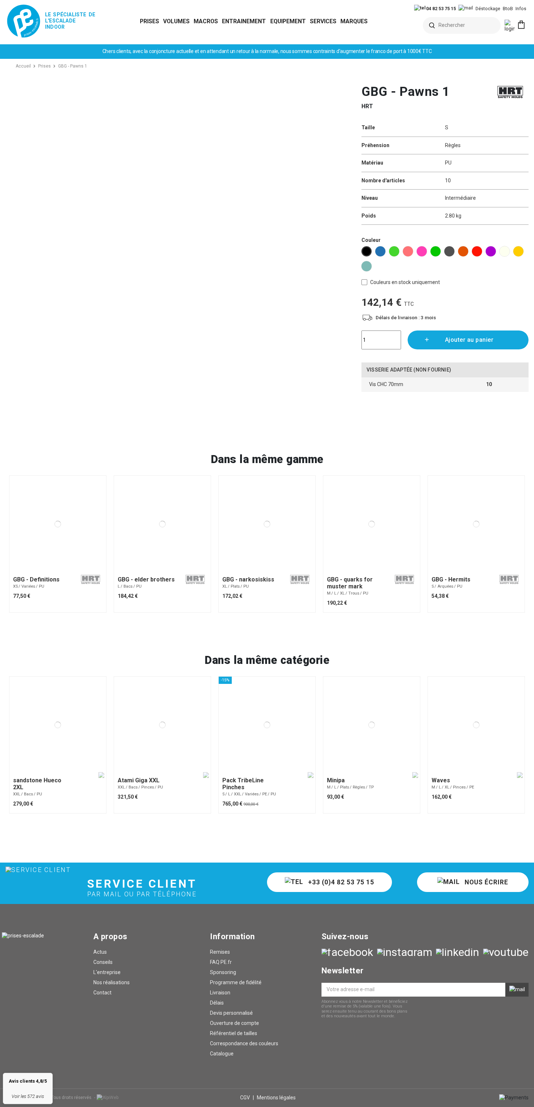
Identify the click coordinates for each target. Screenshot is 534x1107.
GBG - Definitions (36, 579)
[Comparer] (53, 570)
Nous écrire (485, 882)
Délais (217, 1003)
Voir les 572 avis (28, 1096)
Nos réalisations (111, 982)
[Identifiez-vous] (510, 26)
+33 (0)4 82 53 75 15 (340, 882)
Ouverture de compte (234, 1023)
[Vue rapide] (62, 570)
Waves (441, 780)
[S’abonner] (517, 990)
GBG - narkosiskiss (248, 579)
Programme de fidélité (236, 982)
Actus (100, 952)
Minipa (336, 780)
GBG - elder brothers (146, 579)
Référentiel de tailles (233, 1033)
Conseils (103, 962)
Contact (102, 993)
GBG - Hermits (451, 579)
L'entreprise (107, 972)
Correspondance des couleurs (244, 1043)
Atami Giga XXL (138, 780)
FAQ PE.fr (221, 962)
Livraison (220, 993)
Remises (220, 952)
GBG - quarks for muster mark (350, 583)
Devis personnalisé (231, 1013)
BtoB (508, 8)
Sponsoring (223, 972)
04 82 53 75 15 (440, 8)
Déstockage (488, 8)
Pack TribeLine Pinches (243, 784)
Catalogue (222, 1054)
